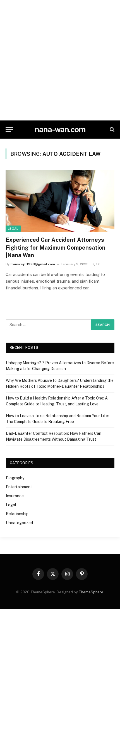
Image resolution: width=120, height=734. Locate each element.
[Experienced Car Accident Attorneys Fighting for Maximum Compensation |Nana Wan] (60, 201)
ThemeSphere (91, 592)
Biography (15, 478)
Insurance (15, 496)
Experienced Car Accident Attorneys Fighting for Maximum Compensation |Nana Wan (55, 247)
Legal (13, 228)
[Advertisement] (60, 60)
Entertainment (19, 487)
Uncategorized (19, 523)
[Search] (111, 129)
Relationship (17, 514)
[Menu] (9, 129)
